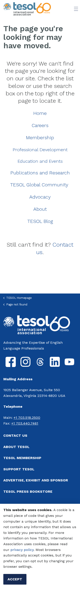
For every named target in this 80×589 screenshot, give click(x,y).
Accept (15, 579)
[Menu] (76, 9)
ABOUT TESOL (16, 447)
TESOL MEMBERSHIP (22, 458)
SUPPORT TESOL (18, 469)
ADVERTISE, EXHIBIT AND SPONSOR (35, 480)
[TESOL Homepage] (36, 325)
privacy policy (22, 550)
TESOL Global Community (39, 184)
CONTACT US (15, 435)
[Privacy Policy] (9, 550)
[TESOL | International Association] (27, 8)
